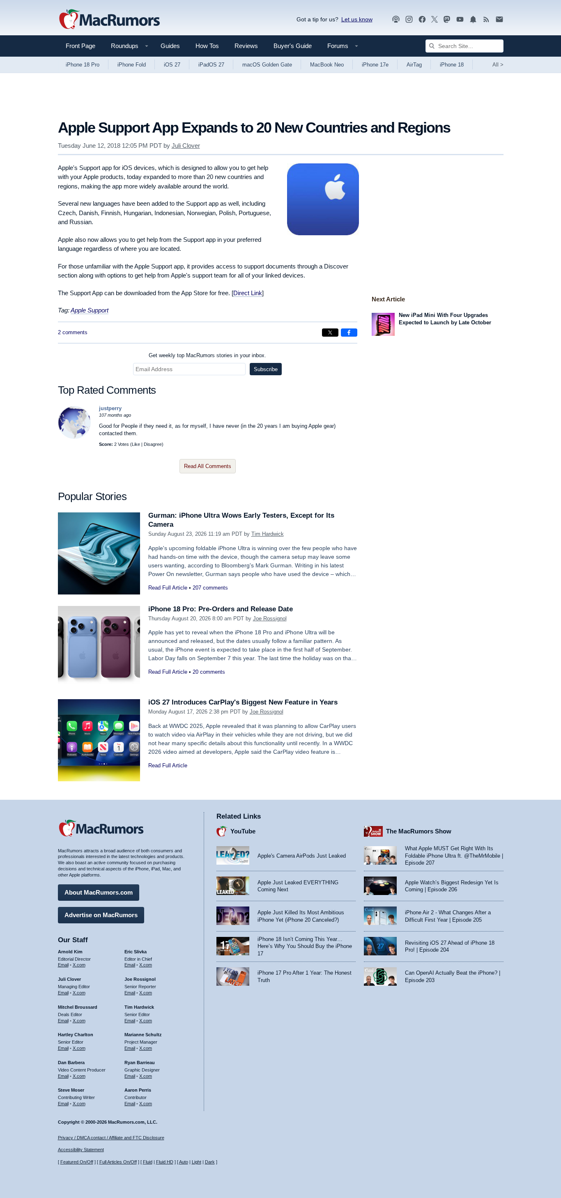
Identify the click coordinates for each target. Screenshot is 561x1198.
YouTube (242, 831)
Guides (170, 45)
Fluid (147, 1161)
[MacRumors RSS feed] (486, 19)
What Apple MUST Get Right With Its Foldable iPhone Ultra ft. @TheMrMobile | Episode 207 (454, 855)
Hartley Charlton (75, 1034)
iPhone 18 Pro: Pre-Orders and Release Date (220, 609)
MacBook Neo (327, 65)
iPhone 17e (375, 65)
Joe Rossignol (270, 618)
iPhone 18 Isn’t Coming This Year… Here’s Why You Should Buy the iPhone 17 (305, 946)
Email (63, 964)
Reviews (246, 45)
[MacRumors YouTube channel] (460, 19)
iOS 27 (172, 65)
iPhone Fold (131, 65)
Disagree (153, 444)
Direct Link (247, 292)
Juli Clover (186, 145)
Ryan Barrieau (139, 1062)
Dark (210, 1161)
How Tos (207, 45)
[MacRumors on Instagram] (409, 19)
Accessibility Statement (81, 1149)
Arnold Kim (70, 951)
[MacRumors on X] (434, 19)
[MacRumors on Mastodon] (447, 19)
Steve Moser (71, 1090)
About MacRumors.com (98, 892)
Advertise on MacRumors (101, 914)
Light (196, 1161)
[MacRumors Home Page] (109, 19)
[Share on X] (330, 332)
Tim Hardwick (267, 534)
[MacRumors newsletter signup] (499, 19)
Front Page (80, 45)
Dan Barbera (71, 1062)
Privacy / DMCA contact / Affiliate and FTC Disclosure (111, 1137)
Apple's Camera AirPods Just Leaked (302, 856)
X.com (79, 964)
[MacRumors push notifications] (473, 19)
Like (136, 444)
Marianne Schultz (143, 1034)
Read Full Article (167, 588)
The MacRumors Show (418, 831)
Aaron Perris (137, 1090)
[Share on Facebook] (349, 332)
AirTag (414, 65)
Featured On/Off (76, 1161)
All (498, 65)
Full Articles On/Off (118, 1161)
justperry (110, 408)
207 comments (210, 588)
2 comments (72, 332)
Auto (183, 1161)
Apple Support (89, 310)
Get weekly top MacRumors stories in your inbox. (207, 355)
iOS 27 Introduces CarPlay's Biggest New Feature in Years (243, 702)
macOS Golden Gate (267, 65)
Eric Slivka (135, 951)
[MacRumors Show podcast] (396, 19)
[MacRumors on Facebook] (422, 19)
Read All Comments (207, 466)
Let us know (356, 19)
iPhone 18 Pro (82, 65)
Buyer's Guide (293, 45)
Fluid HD (164, 1161)
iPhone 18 (452, 65)
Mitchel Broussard (77, 1007)
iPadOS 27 (211, 65)
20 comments (209, 672)
